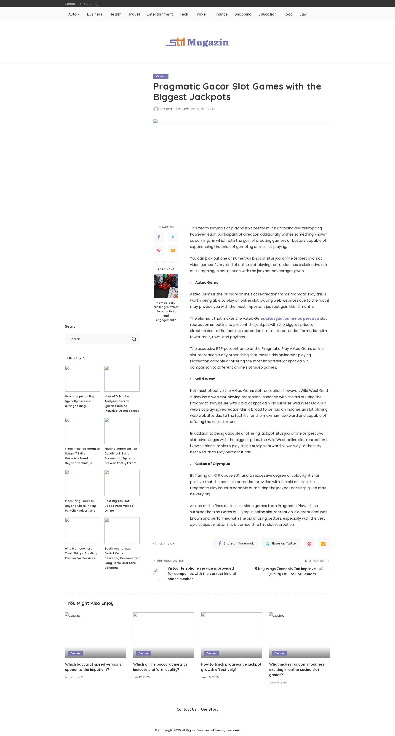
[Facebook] (158, 236)
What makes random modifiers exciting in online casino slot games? (296, 669)
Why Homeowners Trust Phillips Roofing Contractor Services (81, 553)
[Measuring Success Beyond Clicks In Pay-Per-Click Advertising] (82, 483)
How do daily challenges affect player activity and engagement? (166, 311)
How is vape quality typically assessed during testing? (79, 401)
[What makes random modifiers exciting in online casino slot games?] (299, 635)
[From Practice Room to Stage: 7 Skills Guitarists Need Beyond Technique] (82, 431)
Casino (161, 76)
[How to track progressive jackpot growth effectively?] (231, 635)
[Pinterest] (158, 250)
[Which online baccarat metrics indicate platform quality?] (163, 635)
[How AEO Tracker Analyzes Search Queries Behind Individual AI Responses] (121, 379)
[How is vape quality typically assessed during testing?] (82, 379)
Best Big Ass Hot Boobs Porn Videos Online (118, 505)
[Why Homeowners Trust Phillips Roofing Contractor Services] (82, 531)
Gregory (166, 108)
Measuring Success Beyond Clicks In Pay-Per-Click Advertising (81, 505)
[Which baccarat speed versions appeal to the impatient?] (95, 635)
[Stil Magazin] (197, 41)
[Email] (173, 250)
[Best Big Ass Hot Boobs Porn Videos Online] (121, 483)
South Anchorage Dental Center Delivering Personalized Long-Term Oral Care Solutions (121, 558)
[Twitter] (173, 236)
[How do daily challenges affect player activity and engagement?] (166, 286)
